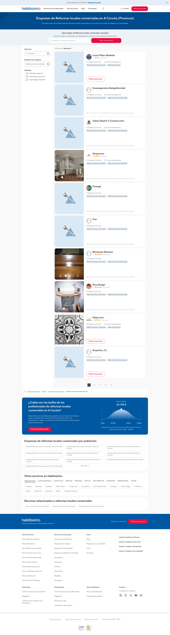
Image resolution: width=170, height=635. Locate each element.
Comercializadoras (44, 481)
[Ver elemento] (62, 177)
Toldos (58, 491)
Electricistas (58, 571)
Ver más (84, 466)
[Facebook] (126, 596)
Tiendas (133, 481)
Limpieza (29, 486)
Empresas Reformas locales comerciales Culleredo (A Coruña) (83, 460)
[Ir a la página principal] (31, 8)
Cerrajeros (113, 486)
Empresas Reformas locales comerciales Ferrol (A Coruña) (44, 466)
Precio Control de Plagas (31, 580)
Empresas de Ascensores (63, 539)
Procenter (90, 553)
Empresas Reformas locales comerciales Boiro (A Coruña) (44, 453)
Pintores (57, 567)
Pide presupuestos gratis (40, 429)
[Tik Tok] (141, 596)
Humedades (85, 486)
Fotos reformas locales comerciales (64, 506)
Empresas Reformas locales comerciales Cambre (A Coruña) (83, 454)
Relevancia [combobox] (67, 48)
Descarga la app (60, 601)
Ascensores (37, 491)
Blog (83, 8)
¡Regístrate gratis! (94, 2)
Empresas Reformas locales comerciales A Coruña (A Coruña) (42, 460)
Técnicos (88, 481)
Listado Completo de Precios (129, 537)
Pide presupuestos (139, 8)
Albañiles (57, 576)
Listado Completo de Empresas (130, 546)
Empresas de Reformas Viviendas (66, 553)
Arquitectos (58, 580)
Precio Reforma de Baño (30, 539)
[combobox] (36, 53)
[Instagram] (120, 596)
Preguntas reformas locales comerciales (91, 506)
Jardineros (58, 562)
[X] (131, 596)
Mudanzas (78, 481)
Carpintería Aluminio (71, 491)
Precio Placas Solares (29, 562)
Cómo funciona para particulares (34, 592)
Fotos (89, 548)
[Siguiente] (81, 177)
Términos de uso (55, 619)
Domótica (49, 491)
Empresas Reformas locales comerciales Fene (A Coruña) (125, 459)
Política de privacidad (73, 619)
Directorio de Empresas (33, 391)
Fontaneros (137, 486)
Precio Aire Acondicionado (31, 557)
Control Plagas (125, 486)
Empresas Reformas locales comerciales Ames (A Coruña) (44, 446)
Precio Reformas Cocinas (31, 567)
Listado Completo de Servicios (130, 542)
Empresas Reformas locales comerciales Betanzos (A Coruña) (123, 447)
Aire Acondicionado (99, 486)
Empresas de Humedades (63, 548)
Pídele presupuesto (96, 79)
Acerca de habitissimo (94, 592)
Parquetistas (58, 557)
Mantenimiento (123, 481)
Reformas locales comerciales (56, 391)
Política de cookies (91, 619)
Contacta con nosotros (127, 591)
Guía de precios (72, 8)
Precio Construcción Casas (31, 553)
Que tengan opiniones (37, 76)
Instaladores (111, 481)
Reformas (44, 391)
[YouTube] (136, 596)
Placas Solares (60, 486)
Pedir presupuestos (106, 40)
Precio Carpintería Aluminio (32, 571)
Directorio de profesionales (53, 8)
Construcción (58, 481)
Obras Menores (98, 481)
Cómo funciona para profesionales (66, 592)
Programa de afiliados (94, 596)
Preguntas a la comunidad (96, 544)
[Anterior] (57, 177)
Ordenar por (59, 48)
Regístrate (25, 596)
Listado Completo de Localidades (131, 551)
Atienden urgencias (36, 73)
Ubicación (28, 49)
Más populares (30, 481)
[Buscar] (103, 8)
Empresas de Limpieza (62, 544)
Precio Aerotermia (28, 544)
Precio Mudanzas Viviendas (31, 548)
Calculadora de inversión (63, 605)
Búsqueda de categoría (32, 60)
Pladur (28, 491)
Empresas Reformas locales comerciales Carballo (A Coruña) (123, 454)
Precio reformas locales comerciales (37, 506)
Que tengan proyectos (37, 80)
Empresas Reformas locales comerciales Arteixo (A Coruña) (82, 447)
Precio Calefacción (28, 576)
